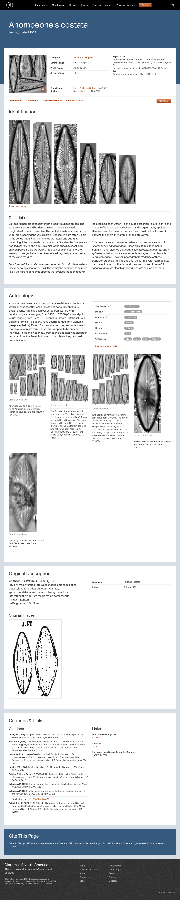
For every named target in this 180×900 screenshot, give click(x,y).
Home (82, 865)
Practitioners (41, 5)
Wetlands (155, 339)
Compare (163, 101)
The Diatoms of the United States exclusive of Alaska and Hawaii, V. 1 (48, 777)
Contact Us (84, 877)
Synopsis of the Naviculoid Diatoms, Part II (47, 736)
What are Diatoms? (88, 869)
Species (84, 5)
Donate (145, 5)
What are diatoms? (125, 5)
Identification (15, 100)
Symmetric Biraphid (83, 57)
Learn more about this (106, 346)
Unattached (131, 317)
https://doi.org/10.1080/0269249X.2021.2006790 (32, 883)
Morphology (58, 5)
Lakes (145, 339)
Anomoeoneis (34, 24)
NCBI (94, 746)
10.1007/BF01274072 (39, 799)
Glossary (97, 5)
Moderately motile (133, 312)
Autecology (32, 100)
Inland (128, 339)
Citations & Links (74, 100)
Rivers (137, 339)
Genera (72, 5)
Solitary (129, 328)
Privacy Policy (167, 892)
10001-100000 (132, 306)
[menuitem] (41, 5)
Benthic (129, 323)
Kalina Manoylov (81, 91)
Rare (128, 333)
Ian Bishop (91, 88)
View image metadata (18, 206)
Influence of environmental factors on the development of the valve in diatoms (47, 792)
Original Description (52, 100)
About (108, 5)
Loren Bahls (79, 88)
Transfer (96, 737)
